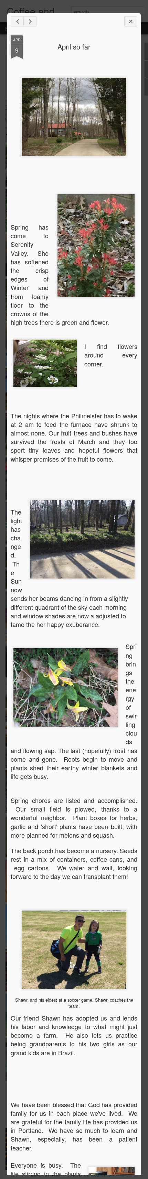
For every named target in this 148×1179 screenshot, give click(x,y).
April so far (74, 47)
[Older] (29, 21)
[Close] (130, 21)
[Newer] (17, 21)
